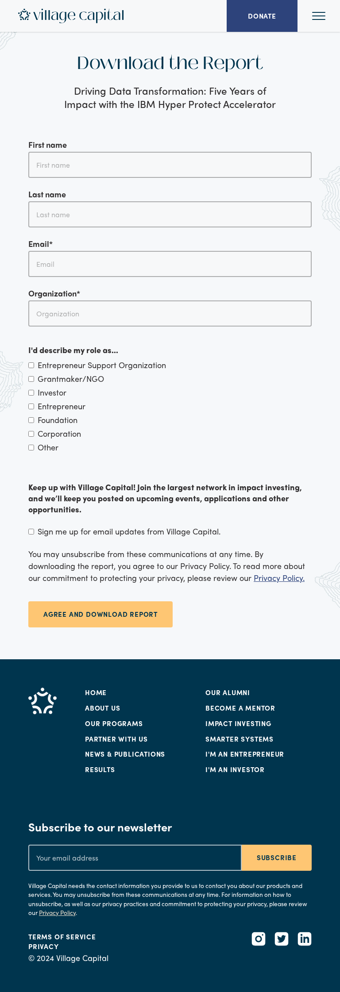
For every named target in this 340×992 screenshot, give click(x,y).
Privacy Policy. (279, 577)
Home (96, 692)
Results (100, 769)
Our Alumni (227, 692)
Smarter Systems (239, 739)
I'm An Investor (235, 769)
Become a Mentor (240, 708)
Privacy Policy (57, 912)
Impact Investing (238, 723)
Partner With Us (116, 739)
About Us (102, 708)
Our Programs (114, 723)
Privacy (43, 946)
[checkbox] (170, 406)
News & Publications (125, 754)
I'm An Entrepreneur (244, 754)
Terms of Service (62, 937)
